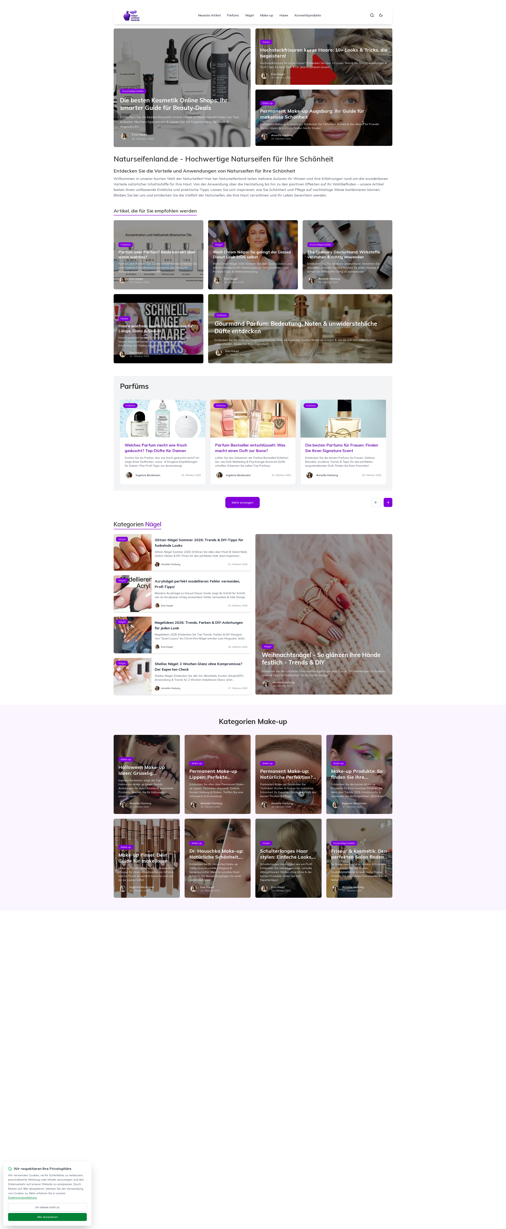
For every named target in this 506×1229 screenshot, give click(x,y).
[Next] (388, 502)
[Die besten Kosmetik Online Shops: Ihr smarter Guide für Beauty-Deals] (182, 87)
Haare (283, 15)
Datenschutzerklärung (22, 1197)
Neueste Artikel (209, 15)
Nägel (249, 15)
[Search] (372, 15)
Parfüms (233, 15)
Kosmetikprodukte (308, 15)
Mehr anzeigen (242, 502)
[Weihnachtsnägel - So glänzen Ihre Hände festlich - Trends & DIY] (323, 614)
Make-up (266, 15)
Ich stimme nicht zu (47, 1207)
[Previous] (375, 502)
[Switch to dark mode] (380, 15)
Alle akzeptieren (47, 1217)
